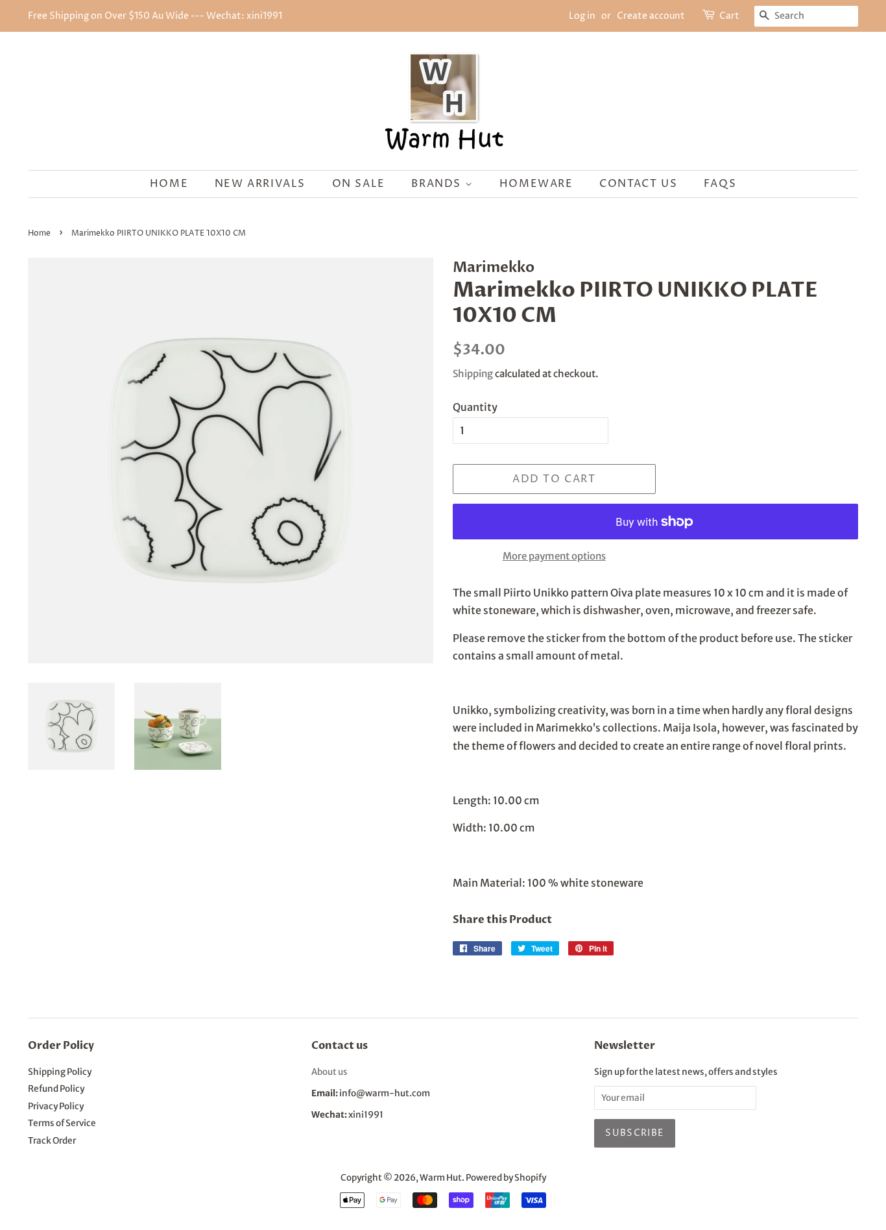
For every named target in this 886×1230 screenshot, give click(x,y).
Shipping (473, 373)
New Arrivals (260, 184)
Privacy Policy (56, 1106)
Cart (729, 16)
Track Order (52, 1140)
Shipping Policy (59, 1071)
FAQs (720, 184)
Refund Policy (56, 1088)
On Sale (358, 184)
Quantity (475, 406)
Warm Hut (441, 1177)
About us (329, 1071)
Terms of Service (62, 1123)
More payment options (554, 556)
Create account (651, 16)
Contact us (638, 184)
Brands (437, 184)
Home (169, 184)
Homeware (536, 184)
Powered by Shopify (506, 1177)
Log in (582, 16)
